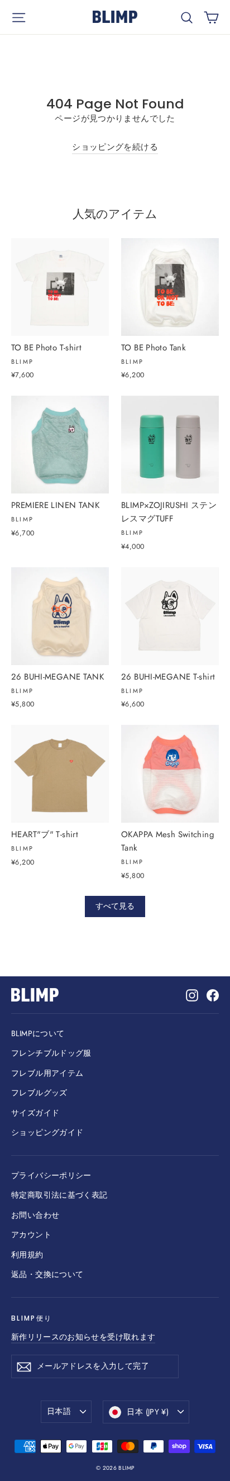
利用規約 (27, 1254)
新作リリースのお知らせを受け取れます (83, 1336)
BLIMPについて (37, 1033)
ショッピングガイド (47, 1132)
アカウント (31, 1234)
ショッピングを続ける (115, 147)
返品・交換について (47, 1274)
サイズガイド (35, 1112)
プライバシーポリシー (51, 1175)
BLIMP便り (31, 1318)
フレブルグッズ (39, 1092)
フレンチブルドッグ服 (51, 1052)
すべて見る (115, 906)
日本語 (59, 1411)
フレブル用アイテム (47, 1073)
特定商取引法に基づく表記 (59, 1194)
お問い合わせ (35, 1215)
